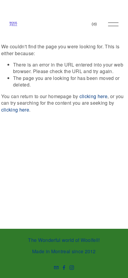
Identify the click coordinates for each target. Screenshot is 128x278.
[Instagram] (71, 267)
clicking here (93, 96)
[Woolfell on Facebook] (64, 267)
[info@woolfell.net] (56, 267)
